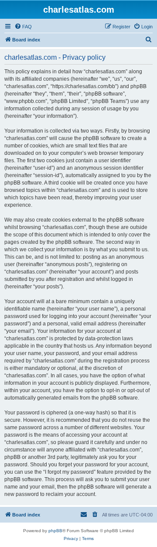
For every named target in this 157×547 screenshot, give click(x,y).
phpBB (55, 530)
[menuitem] (23, 26)
